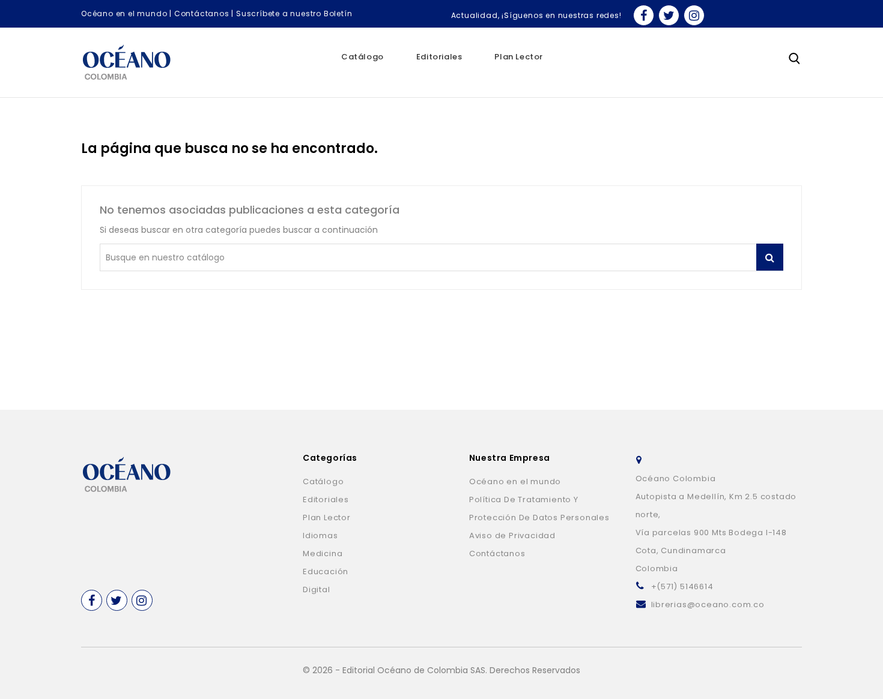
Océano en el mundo (124, 13)
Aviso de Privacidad (512, 535)
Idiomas (320, 535)
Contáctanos (201, 13)
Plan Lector (518, 56)
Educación (325, 571)
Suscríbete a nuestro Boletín (294, 13)
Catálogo (362, 56)
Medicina (322, 553)
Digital (316, 589)
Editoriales (439, 56)
